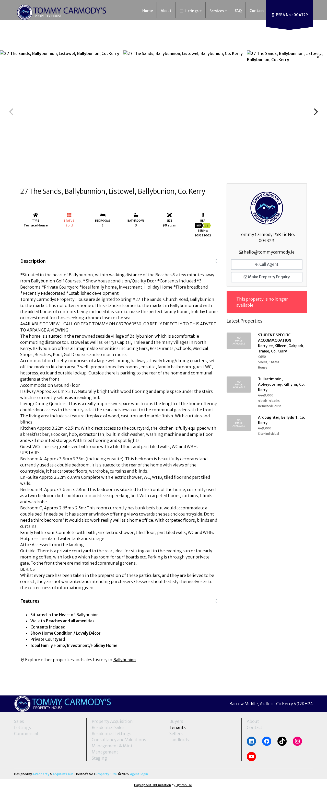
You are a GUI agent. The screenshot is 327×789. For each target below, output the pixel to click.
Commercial (26, 733)
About (166, 10)
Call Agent (268, 264)
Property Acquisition (112, 721)
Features (30, 601)
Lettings (22, 727)
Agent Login (139, 774)
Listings (191, 11)
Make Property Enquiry (268, 277)
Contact (257, 10)
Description (33, 261)
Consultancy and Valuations (119, 739)
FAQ (238, 10)
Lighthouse (184, 785)
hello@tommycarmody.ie (269, 252)
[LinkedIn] (251, 741)
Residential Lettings (111, 733)
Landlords (179, 739)
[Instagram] (297, 741)
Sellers (176, 733)
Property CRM (106, 774)
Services (216, 11)
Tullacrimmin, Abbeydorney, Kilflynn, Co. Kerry (281, 384)
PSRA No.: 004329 (291, 15)
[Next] (315, 111)
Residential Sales (108, 727)
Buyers (176, 721)
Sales (19, 721)
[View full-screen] (319, 56)
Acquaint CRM (63, 774)
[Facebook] (266, 741)
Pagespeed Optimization (152, 785)
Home (147, 10)
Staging (99, 758)
